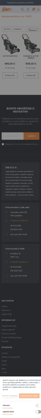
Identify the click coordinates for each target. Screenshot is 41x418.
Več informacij (8, 408)
